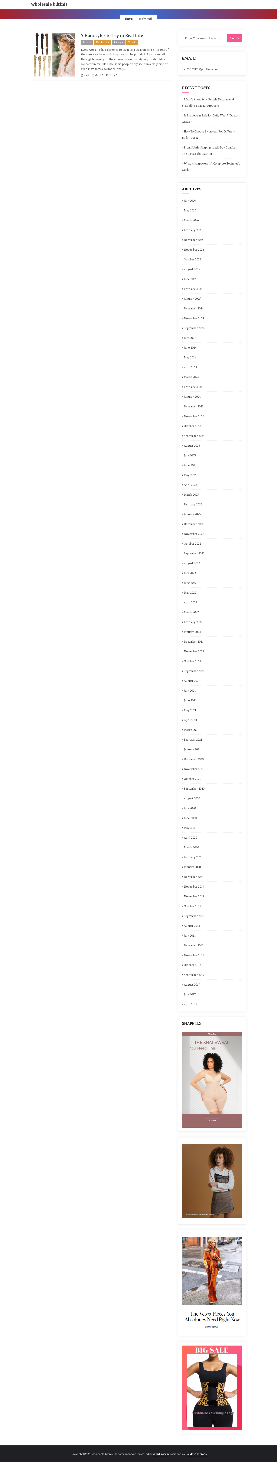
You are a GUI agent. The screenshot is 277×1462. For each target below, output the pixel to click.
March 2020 (191, 847)
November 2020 (194, 769)
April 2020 (190, 837)
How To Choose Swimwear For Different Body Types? (208, 134)
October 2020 (192, 779)
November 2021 (194, 651)
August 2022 (192, 563)
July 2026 (190, 200)
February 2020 (193, 857)
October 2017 (192, 965)
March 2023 (191, 494)
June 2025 (190, 279)
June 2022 (190, 583)
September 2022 (194, 553)
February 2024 (193, 387)
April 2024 (190, 367)
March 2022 (191, 612)
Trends (132, 42)
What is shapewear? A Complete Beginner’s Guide (211, 166)
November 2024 (194, 318)
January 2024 (192, 396)
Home (129, 19)
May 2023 (190, 475)
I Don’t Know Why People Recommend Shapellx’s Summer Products (208, 102)
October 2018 (192, 906)
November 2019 (194, 886)
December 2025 (194, 240)
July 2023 (190, 455)
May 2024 (190, 357)
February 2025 (193, 289)
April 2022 (190, 602)
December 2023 (194, 406)
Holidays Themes (196, 1454)
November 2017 (194, 955)
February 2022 (193, 622)
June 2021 (190, 700)
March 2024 (191, 377)
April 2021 (190, 720)
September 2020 (194, 788)
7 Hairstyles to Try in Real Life (112, 35)
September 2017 (194, 975)
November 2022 (194, 534)
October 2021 (192, 661)
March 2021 (191, 730)
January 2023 (192, 514)
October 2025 (192, 259)
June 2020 (190, 818)
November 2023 (194, 416)
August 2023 (192, 445)
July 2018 (190, 935)
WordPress (160, 1454)
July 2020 (190, 808)
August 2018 (192, 926)
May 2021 (190, 710)
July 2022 (190, 573)
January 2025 (192, 298)
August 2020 (192, 798)
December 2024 (194, 308)
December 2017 (194, 945)
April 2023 (190, 485)
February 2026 (193, 230)
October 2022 (192, 543)
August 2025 (192, 269)
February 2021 (193, 739)
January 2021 (192, 749)
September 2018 (194, 916)
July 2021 (190, 690)
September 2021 (194, 671)
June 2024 (190, 347)
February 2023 (193, 504)
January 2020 (192, 867)
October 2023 (192, 426)
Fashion (87, 42)
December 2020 (194, 759)
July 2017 (190, 994)
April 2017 (190, 1004)
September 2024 (194, 328)
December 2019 (194, 877)
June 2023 (190, 465)
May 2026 (190, 210)
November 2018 (194, 896)
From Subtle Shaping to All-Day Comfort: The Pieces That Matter (209, 150)
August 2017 (192, 984)
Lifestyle (119, 42)
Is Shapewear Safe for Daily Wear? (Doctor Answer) (210, 118)
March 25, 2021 (102, 75)
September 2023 (194, 436)
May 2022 (190, 592)
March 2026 (191, 220)
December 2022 (194, 524)
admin (86, 75)
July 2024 (190, 338)
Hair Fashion (102, 42)
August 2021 (192, 681)
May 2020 (190, 828)
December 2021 (194, 641)
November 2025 (194, 249)
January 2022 (192, 632)
